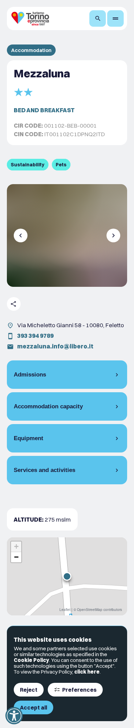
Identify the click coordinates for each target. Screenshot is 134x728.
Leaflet (64, 609)
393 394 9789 (35, 335)
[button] (67, 576)
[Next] (113, 235)
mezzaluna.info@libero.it (55, 346)
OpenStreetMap (89, 609)
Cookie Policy (31, 660)
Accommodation (31, 50)
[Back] (20, 235)
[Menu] (115, 18)
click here (87, 671)
